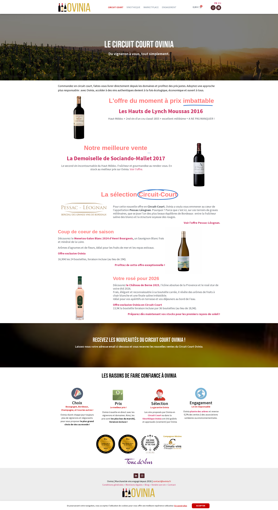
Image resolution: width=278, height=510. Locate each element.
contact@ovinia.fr (162, 481)
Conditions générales (113, 484)
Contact (172, 484)
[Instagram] (213, 7)
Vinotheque (133, 7)
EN (219, 3)
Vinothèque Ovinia (152, 418)
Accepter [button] (200, 506)
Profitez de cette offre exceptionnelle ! (140, 265)
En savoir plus (180, 505)
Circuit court (115, 7)
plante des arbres (199, 411)
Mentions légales (134, 484)
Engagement (169, 7)
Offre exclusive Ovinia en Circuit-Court (137, 304)
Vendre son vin (158, 484)
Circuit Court (154, 415)
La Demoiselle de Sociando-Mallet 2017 (116, 158)
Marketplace (151, 7)
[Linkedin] (218, 7)
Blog (147, 484)
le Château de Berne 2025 (142, 285)
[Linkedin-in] (136, 475)
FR (215, 3)
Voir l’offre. (136, 169)
